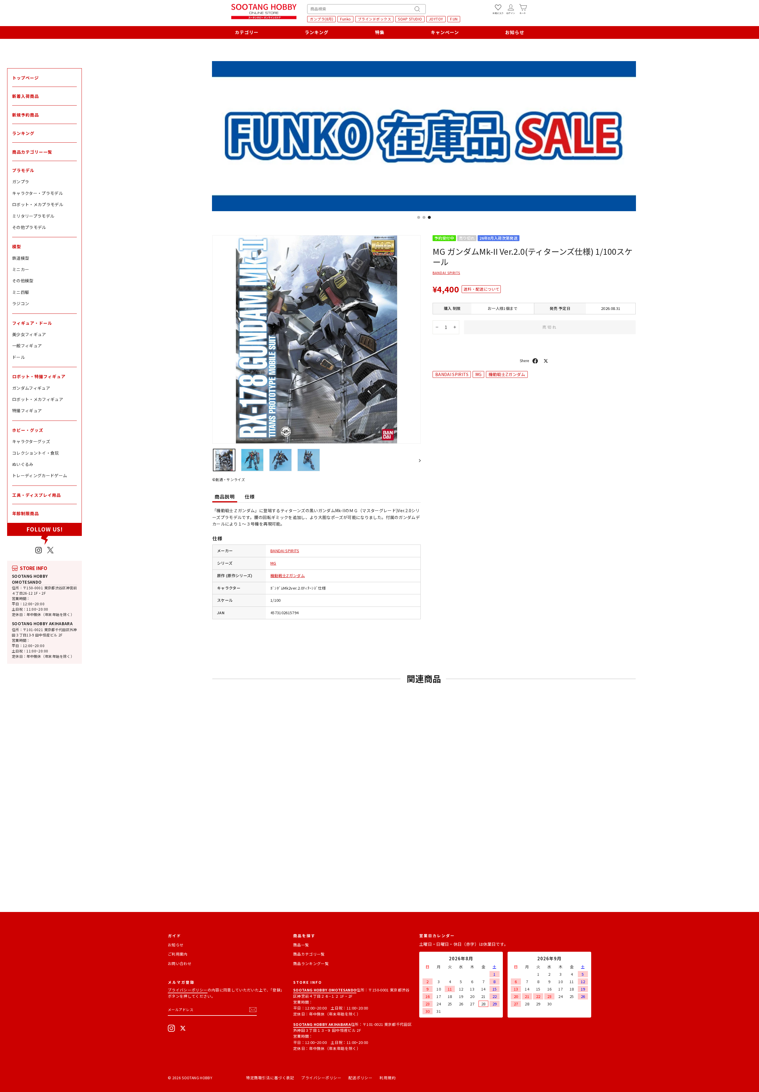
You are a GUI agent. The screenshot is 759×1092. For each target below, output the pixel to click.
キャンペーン (445, 32)
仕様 (250, 496)
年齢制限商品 (25, 513)
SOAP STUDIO (410, 18)
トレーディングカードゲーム (39, 475)
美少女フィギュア (29, 334)
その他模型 (23, 281)
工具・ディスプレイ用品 (36, 495)
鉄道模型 (20, 258)
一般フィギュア (27, 345)
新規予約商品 (25, 115)
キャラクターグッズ (31, 441)
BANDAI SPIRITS (284, 550)
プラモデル (23, 170)
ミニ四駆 (20, 292)
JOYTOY (436, 18)
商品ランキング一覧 (311, 963)
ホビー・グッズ (27, 430)
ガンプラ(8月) (321, 18)
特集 (380, 32)
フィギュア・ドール (32, 323)
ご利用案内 (178, 954)
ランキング (317, 32)
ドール (18, 357)
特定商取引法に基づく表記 (270, 1077)
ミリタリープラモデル (33, 216)
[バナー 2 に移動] (423, 217)
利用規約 (388, 1077)
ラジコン (20, 303)
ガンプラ (20, 181)
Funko (345, 18)
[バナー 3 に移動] (429, 217)
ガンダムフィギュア (31, 388)
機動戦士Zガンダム (287, 575)
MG (273, 563)
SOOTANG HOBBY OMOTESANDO (30, 579)
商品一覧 (301, 945)
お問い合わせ (180, 963)
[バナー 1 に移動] (418, 217)
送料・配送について (481, 289)
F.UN (454, 18)
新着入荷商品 (25, 96)
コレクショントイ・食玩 (35, 453)
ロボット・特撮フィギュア (39, 376)
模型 (16, 246)
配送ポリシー (360, 1077)
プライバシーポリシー (188, 990)
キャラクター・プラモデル (37, 193)
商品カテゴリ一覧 (309, 954)
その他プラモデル (29, 227)
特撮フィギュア (27, 410)
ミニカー (20, 269)
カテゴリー (247, 32)
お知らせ (514, 32)
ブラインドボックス (374, 18)
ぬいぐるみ (23, 464)
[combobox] (366, 9)
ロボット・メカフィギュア (37, 399)
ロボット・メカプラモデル (37, 204)
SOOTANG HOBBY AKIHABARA (42, 623)
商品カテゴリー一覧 (32, 152)
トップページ (25, 78)
